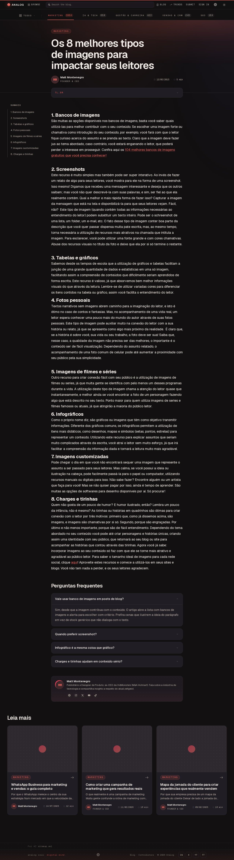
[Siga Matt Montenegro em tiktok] (95, 695)
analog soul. (47, 855)
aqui (74, 562)
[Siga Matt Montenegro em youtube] (89, 695)
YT (196, 855)
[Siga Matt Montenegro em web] (69, 695)
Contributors (146, 855)
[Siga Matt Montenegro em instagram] (75, 695)
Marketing (61, 31)
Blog (132, 855)
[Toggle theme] (224, 4)
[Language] (215, 4)
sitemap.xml (45, 846)
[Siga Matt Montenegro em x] (82, 695)
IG (181, 855)
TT (203, 855)
